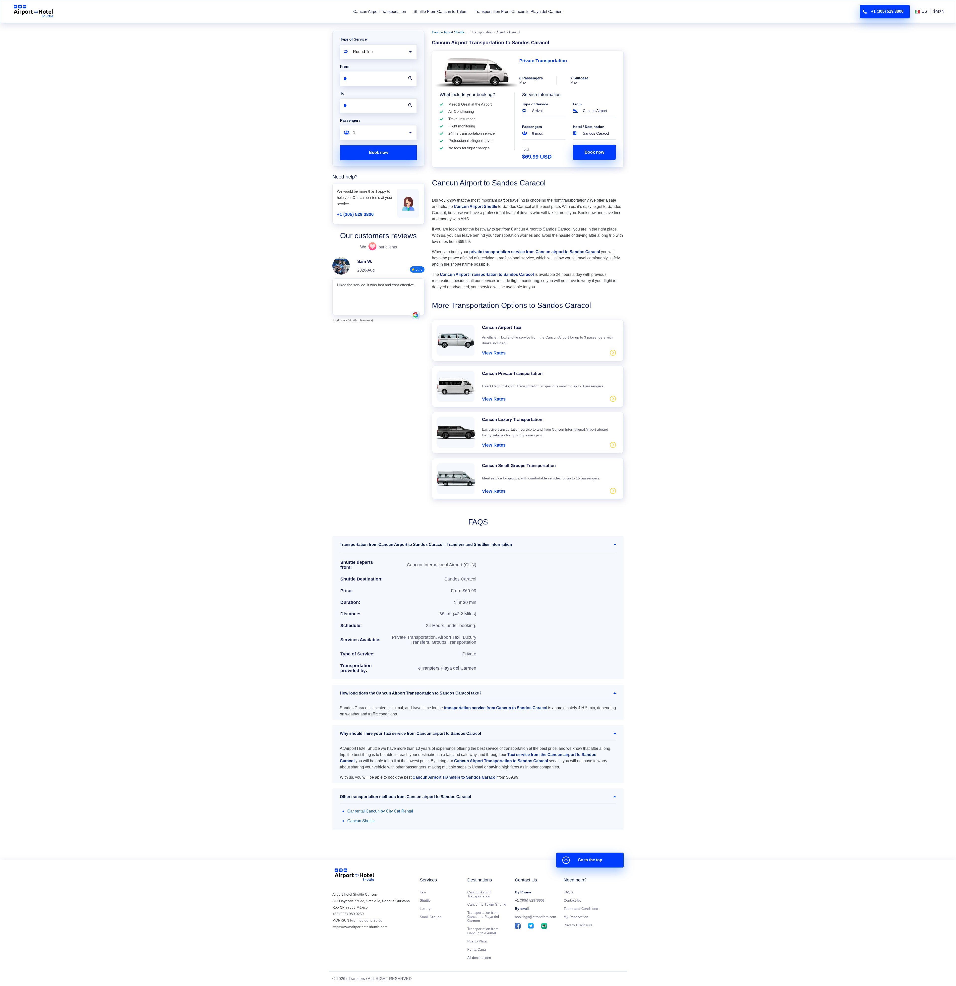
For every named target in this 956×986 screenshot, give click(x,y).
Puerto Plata (477, 941)
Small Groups (430, 917)
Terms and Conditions (581, 909)
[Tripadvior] (544, 926)
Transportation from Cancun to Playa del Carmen (483, 917)
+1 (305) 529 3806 (355, 214)
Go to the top (590, 860)
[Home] (354, 876)
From (577, 104)
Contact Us (572, 900)
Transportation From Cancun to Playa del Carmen (518, 11)
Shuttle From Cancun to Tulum (440, 11)
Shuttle (425, 900)
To (342, 93)
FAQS (568, 892)
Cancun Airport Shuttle (448, 32)
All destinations (479, 958)
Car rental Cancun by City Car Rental (380, 811)
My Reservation (576, 917)
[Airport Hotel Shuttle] (33, 11)
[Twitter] (531, 926)
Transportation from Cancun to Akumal (482, 931)
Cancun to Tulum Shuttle (486, 904)
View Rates (494, 352)
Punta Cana (476, 949)
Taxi (423, 892)
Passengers (532, 127)
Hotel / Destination (588, 127)
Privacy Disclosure (578, 925)
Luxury (425, 909)
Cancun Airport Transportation (379, 11)
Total (525, 149)
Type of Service (535, 104)
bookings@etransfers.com (535, 917)
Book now (594, 152)
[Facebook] (518, 926)
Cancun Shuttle (361, 821)
